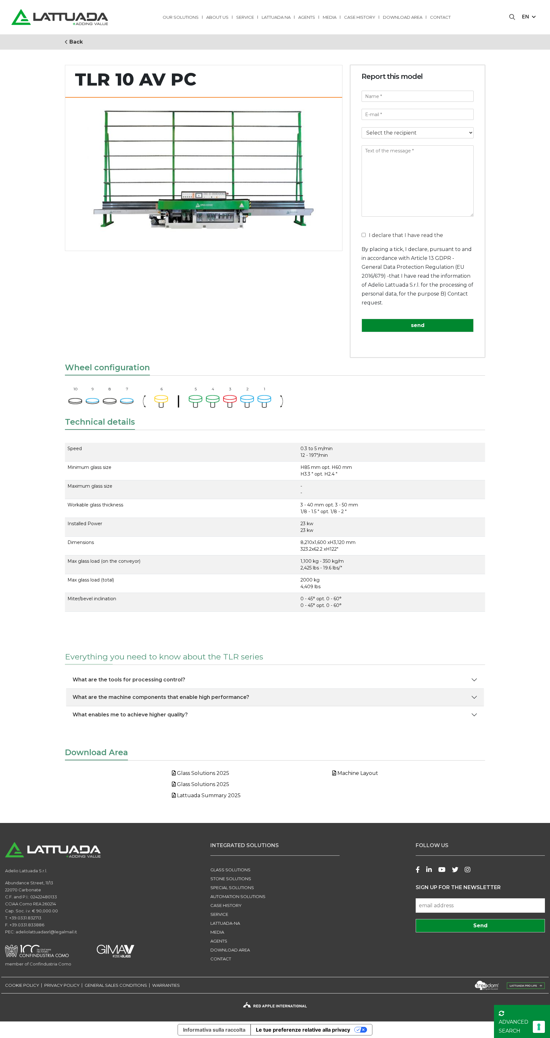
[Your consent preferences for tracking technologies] (539, 1027)
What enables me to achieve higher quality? (130, 715)
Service (245, 17)
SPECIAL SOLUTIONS (232, 887)
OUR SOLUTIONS (181, 17)
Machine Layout (357, 773)
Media (329, 17)
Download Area (402, 17)
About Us (217, 17)
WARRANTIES (166, 985)
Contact (440, 17)
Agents (306, 17)
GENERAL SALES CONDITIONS (116, 985)
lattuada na (276, 17)
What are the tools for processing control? (129, 680)
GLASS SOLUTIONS (230, 869)
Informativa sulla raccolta (214, 1030)
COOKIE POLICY (22, 985)
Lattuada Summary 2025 (208, 795)
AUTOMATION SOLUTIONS (237, 896)
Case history (359, 17)
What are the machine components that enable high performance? (161, 697)
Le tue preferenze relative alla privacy (303, 1030)
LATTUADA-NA (225, 923)
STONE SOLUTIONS (230, 878)
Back (75, 42)
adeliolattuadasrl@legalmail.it (46, 931)
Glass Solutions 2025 (202, 773)
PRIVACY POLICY (62, 985)
